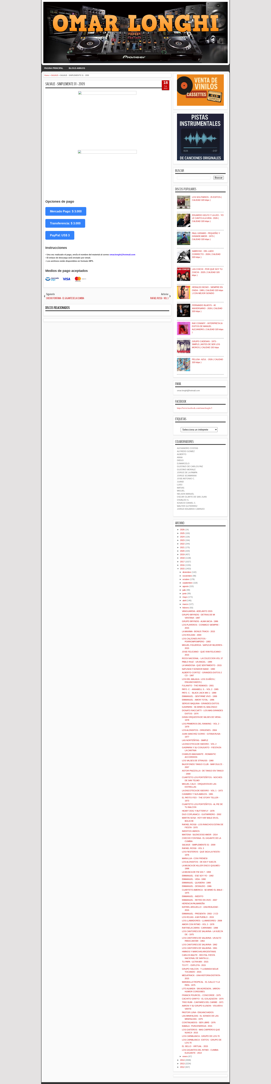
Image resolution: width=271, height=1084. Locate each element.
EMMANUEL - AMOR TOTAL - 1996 (198, 700)
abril (184, 600)
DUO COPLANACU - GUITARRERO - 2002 (201, 814)
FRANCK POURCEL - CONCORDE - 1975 (201, 995)
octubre (186, 579)
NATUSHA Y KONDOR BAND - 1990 (198, 669)
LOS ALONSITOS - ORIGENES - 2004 (199, 730)
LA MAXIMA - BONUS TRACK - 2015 (198, 631)
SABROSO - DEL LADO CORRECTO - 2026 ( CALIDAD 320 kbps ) (206, 254)
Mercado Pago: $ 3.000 (66, 211)
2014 (182, 1060)
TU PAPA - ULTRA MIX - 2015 (195, 962)
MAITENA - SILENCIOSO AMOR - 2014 (200, 834)
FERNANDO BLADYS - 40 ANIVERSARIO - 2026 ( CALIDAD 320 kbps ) (207, 308)
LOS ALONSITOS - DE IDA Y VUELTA (199, 862)
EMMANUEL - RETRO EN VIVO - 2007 (199, 900)
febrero (186, 608)
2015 (182, 569)
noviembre (187, 576)
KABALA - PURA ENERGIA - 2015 (197, 1026)
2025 (182, 533)
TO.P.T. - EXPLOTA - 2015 (194, 965)
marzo (185, 604)
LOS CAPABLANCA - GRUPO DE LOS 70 (201, 1036)
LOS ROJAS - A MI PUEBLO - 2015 (198, 917)
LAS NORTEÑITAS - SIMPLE (195, 740)
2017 (182, 562)
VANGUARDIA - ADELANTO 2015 (197, 611)
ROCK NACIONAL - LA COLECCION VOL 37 (202, 658)
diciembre (187, 572)
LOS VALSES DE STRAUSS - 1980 (197, 760)
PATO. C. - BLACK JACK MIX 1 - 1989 (199, 693)
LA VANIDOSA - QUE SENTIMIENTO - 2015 (202, 665)
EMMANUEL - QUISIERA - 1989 (196, 883)
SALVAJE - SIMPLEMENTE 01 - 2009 (65, 84)
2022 (182, 544)
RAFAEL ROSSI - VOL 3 (193, 848)
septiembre (187, 583)
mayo (185, 597)
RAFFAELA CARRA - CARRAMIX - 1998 (200, 928)
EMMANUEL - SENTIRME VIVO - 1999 (199, 696)
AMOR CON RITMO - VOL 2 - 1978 (198, 924)
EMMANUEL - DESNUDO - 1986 (196, 886)
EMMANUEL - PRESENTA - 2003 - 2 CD (200, 914)
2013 (182, 1063)
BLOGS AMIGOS (77, 68)
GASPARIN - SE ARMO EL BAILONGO (199, 707)
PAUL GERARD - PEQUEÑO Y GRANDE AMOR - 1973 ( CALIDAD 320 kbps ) (206, 236)
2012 (182, 1067)
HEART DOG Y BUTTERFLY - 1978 (198, 811)
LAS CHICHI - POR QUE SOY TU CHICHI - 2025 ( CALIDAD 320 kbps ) (207, 272)
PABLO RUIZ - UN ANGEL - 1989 (197, 662)
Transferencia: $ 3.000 (65, 223)
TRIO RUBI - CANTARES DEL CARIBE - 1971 (202, 1002)
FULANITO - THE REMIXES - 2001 (198, 685)
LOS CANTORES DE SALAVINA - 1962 (199, 944)
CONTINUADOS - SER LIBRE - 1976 (199, 1022)
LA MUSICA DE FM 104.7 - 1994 (196, 872)
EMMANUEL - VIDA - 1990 (194, 879)
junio (185, 593)
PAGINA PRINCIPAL (53, 68)
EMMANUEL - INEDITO (192, 896)
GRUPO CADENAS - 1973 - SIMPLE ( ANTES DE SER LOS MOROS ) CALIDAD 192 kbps (206, 344)
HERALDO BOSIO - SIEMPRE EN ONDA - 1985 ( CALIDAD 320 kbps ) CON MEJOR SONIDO (207, 290)
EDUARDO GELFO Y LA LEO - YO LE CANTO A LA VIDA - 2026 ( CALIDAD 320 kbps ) (208, 218)
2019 (182, 554)
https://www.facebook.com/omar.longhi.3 (194, 408)
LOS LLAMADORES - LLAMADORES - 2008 (202, 921)
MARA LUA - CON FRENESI (194, 858)
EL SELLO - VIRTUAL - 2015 (195, 1046)
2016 (182, 565)
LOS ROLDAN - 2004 (191, 635)
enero (185, 1056)
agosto (186, 586)
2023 (182, 540)
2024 (182, 537)
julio (184, 590)
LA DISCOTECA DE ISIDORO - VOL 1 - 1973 (202, 790)
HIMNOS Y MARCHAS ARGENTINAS (199, 951)
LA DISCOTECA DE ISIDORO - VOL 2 (199, 744)
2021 (182, 547)
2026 (182, 529)
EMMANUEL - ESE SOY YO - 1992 (197, 876)
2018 (182, 558)
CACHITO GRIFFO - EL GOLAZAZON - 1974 (202, 999)
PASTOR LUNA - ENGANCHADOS (197, 1012)
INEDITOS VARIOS (190, 831)
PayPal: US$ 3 (60, 235)
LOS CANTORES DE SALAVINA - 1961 (199, 948)
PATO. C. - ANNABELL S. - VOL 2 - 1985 (200, 689)
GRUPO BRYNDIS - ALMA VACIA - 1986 (200, 621)
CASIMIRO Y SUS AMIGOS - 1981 (197, 794)
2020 (182, 551)
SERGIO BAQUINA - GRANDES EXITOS (200, 703)
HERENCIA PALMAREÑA (193, 903)
